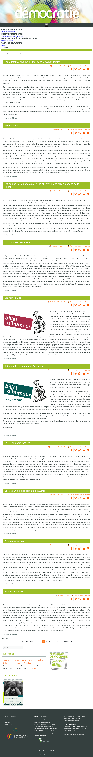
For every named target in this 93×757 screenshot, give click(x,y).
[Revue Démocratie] (46, 11)
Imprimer (87, 65)
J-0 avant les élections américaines (23, 366)
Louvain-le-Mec (12, 297)
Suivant (66, 641)
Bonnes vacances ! (14, 541)
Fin (72, 641)
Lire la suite (32, 668)
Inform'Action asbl (49, 754)
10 (61, 641)
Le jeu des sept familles (17, 443)
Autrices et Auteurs (7, 40)
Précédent (29, 641)
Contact (3, 45)
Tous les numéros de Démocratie (12, 36)
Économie (16, 54)
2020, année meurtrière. (17, 242)
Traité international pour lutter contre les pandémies (32, 62)
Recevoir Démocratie (8, 31)
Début (22, 641)
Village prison (11, 125)
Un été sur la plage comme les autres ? (25, 490)
